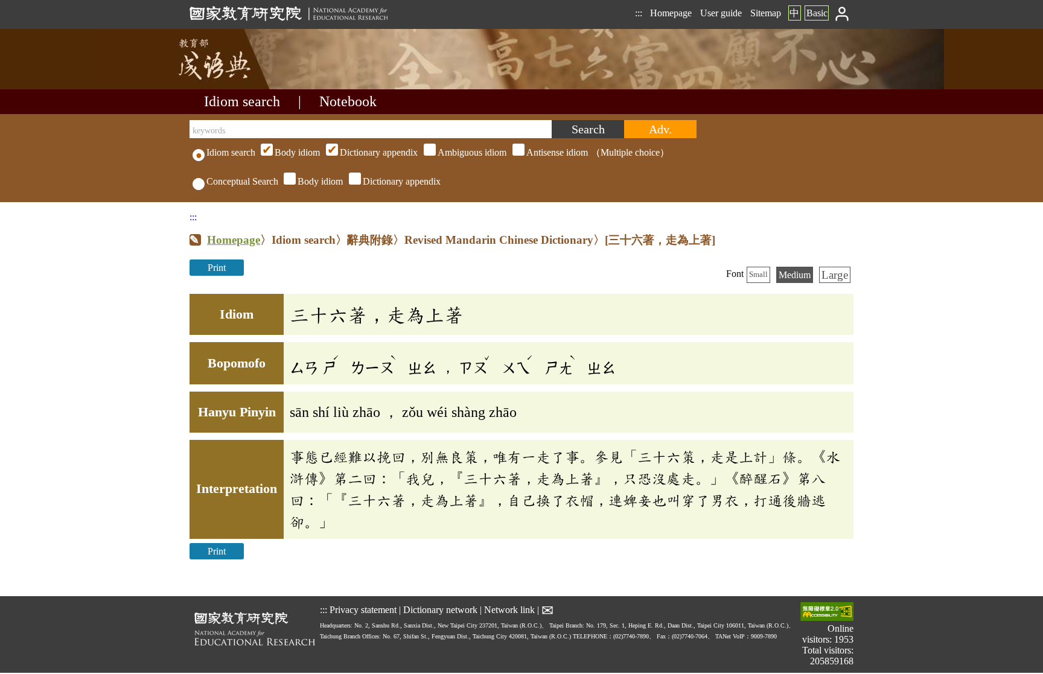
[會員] (842, 13)
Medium (795, 275)
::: (638, 13)
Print (217, 267)
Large (834, 275)
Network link (509, 610)
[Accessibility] (826, 612)
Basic (817, 13)
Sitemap (765, 13)
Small (758, 274)
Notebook (348, 101)
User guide (721, 13)
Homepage (671, 13)
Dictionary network (440, 610)
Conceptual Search (242, 181)
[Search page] (250, 86)
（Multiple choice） (472, 152)
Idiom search (242, 101)
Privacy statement (363, 610)
